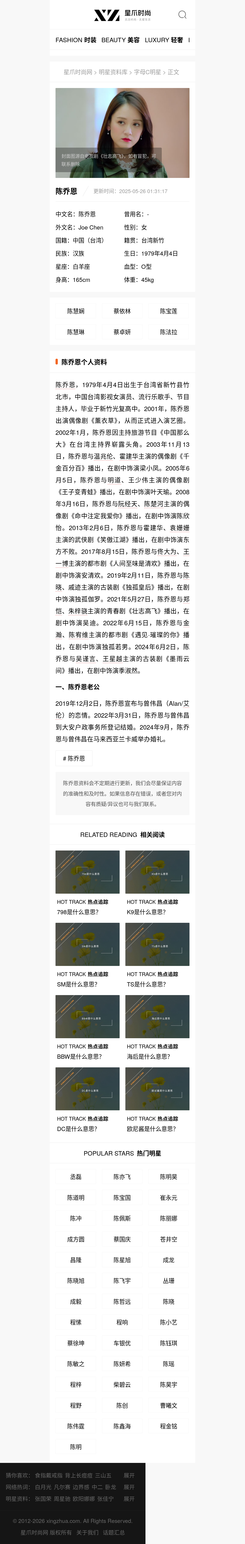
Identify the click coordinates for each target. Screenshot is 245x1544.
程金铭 (168, 1426)
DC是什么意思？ (78, 1128)
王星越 (113, 658)
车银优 (122, 1343)
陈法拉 (168, 331)
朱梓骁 (77, 610)
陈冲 (76, 1218)
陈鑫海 (122, 1426)
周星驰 (62, 1498)
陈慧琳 (75, 331)
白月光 (43, 1487)
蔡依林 (122, 311)
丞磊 (76, 1176)
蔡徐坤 (75, 1343)
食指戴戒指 (49, 1475)
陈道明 (75, 1197)
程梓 (76, 1384)
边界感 (81, 1487)
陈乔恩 (65, 384)
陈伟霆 (75, 1426)
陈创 (122, 1405)
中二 (97, 1487)
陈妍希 (122, 1363)
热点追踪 (82, 901)
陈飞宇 (122, 1280)
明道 (114, 479)
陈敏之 (75, 1363)
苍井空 (168, 1239)
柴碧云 (122, 1384)
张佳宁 (105, 1498)
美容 (120, 39)
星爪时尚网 (78, 71)
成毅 (76, 1301)
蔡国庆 (122, 1239)
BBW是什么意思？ (81, 1056)
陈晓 (168, 1301)
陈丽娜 (168, 1218)
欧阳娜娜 (84, 1498)
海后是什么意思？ (150, 1056)
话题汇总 (114, 1532)
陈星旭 (122, 1259)
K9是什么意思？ (147, 911)
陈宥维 (79, 634)
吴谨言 (86, 658)
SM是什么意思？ (78, 984)
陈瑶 (168, 1363)
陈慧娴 (75, 311)
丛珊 (168, 1280)
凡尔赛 (62, 1487)
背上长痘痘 (79, 1475)
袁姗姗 (179, 527)
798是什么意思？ (79, 911)
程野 (76, 1405)
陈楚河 (154, 503)
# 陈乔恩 (74, 758)
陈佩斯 (122, 1218)
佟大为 (167, 551)
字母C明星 (147, 71)
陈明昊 (168, 1176)
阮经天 (128, 503)
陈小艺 (168, 1322)
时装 (76, 39)
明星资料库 (113, 71)
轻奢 (164, 39)
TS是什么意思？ (148, 984)
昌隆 (76, 1259)
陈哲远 (122, 1301)
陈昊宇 (168, 1384)
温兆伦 (103, 455)
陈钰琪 (168, 1343)
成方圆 (75, 1239)
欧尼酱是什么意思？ (153, 1128)
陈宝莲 (168, 311)
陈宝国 (122, 1197)
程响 (122, 1322)
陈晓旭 (75, 1280)
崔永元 (168, 1197)
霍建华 (129, 455)
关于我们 (87, 1532)
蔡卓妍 (122, 331)
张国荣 (43, 1498)
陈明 (76, 1446)
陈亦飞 (122, 1176)
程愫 (76, 1322)
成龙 (168, 1259)
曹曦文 (168, 1405)
